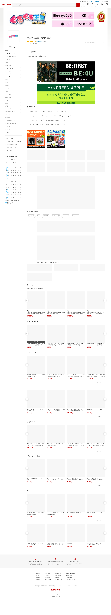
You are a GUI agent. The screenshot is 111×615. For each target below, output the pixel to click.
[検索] (78, 5)
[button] (105, 2)
